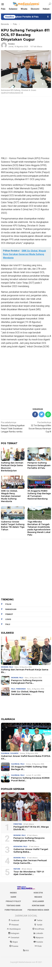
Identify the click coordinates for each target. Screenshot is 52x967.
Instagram (15, 933)
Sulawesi (14, 753)
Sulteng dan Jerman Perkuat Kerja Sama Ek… (24, 671)
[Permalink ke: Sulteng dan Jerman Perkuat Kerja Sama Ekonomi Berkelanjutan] (26, 650)
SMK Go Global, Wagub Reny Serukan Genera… (27, 693)
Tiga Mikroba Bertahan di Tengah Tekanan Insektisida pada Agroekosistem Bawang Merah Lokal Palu (38, 528)
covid (8, 619)
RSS (27, 950)
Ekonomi (4, 667)
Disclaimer (38, 901)
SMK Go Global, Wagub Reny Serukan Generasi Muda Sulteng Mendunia (11, 496)
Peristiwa (17, 824)
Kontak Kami (38, 905)
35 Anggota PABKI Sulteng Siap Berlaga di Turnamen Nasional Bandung (39, 495)
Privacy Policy (13, 901)
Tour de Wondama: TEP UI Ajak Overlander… (28, 873)
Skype (15, 942)
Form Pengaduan (13, 910)
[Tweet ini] (41, 414)
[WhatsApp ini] (48, 414)
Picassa (15, 946)
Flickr (39, 946)
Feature (16, 869)
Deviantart (15, 937)
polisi (8, 604)
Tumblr (39, 925)
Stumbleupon (15, 929)
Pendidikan (21, 689)
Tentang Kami (13, 905)
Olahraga (5, 753)
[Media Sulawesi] (26, 4)
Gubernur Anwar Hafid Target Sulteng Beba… (30, 850)
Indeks (13, 893)
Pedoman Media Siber (38, 910)
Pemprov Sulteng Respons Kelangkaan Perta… (26, 681)
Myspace (39, 937)
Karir (13, 897)
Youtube (39, 942)
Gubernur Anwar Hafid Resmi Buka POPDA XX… (25, 757)
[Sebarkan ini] (35, 414)
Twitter (39, 920)
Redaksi (38, 897)
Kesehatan (17, 846)
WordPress (39, 929)
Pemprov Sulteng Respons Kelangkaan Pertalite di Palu (39, 465)
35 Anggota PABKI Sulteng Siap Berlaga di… (29, 768)
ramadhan (10, 609)
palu (7, 624)
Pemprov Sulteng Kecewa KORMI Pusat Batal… (30, 779)
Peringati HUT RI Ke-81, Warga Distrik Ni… (31, 828)
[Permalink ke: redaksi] (4, 45)
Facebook (15, 920)
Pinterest (15, 925)
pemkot (9, 614)
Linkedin (39, 933)
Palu (11, 667)
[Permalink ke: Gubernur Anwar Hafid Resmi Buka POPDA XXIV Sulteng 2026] (26, 737)
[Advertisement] (26, 126)
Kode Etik (38, 893)
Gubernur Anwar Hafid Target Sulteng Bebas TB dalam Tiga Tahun (12, 525)
